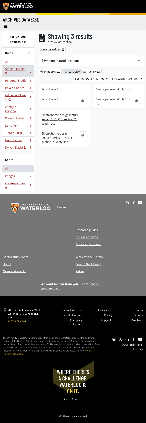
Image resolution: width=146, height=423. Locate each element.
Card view (74, 71)
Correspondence (18, 185)
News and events (14, 271)
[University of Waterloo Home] (18, 6)
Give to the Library (88, 264)
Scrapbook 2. (50, 89)
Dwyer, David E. (18, 148)
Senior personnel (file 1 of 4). (115, 89)
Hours (7, 264)
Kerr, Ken (18, 126)
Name (9, 53)
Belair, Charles (18, 89)
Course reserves (87, 237)
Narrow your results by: (18, 39)
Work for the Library (89, 257)
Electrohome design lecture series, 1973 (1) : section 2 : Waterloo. (60, 119)
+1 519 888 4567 (17, 321)
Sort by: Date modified (90, 78)
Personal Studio (18, 81)
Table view (93, 71)
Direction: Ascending (126, 78)
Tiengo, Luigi (18, 134)
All (6, 62)
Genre (9, 159)
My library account (88, 244)
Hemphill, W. (18, 141)
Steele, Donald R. (18, 71)
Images (18, 177)
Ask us (80, 271)
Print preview (51, 71)
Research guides (87, 230)
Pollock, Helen (18, 119)
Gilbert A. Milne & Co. (18, 97)
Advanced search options (60, 60)
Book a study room (15, 257)
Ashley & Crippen (18, 109)
